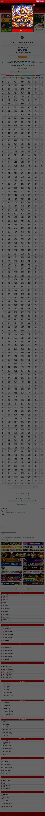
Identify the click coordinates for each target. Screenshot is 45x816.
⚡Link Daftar (22, 30)
